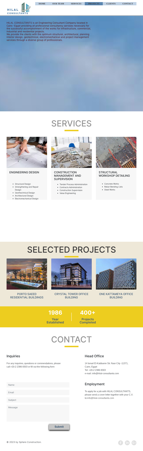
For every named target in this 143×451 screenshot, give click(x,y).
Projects (93, 4)
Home (42, 4)
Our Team (58, 4)
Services (76, 4)
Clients (110, 4)
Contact (127, 4)
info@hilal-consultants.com (100, 398)
